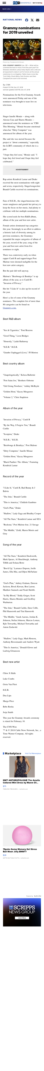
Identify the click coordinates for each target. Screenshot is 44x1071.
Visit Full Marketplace (33, 753)
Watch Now (37, 3)
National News (12, 19)
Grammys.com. (9, 307)
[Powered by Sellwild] (37, 896)
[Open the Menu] (4, 3)
